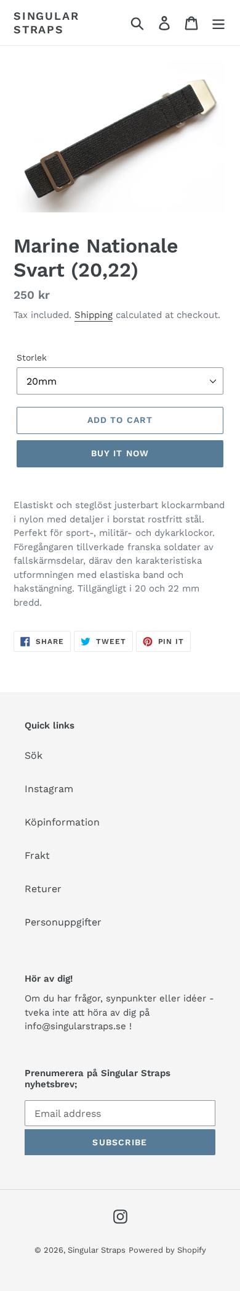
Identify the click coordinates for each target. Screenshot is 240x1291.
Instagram (49, 789)
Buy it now (120, 453)
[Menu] (218, 22)
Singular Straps (46, 22)
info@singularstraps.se (75, 1026)
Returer (43, 889)
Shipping (93, 314)
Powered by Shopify (167, 1250)
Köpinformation (62, 822)
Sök (33, 755)
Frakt (37, 855)
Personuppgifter (63, 922)
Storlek (32, 357)
